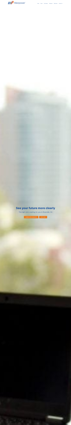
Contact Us (60, 3)
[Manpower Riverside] (16, 2)
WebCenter (55, 3)
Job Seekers (46, 3)
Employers (51, 3)
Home (38, 3)
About (41, 3)
